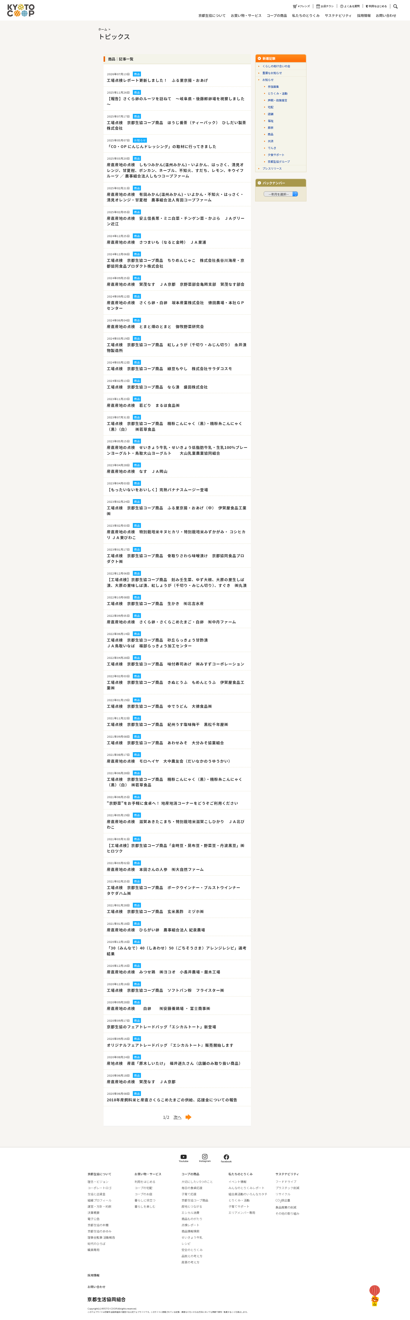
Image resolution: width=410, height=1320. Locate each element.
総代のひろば (96, 1243)
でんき (272, 148)
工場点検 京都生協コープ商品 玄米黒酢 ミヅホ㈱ (155, 911)
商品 (270, 134)
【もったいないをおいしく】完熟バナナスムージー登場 (157, 489)
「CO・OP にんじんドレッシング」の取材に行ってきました (162, 146)
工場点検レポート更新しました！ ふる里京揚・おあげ (157, 80)
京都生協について (212, 15)
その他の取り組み (287, 1213)
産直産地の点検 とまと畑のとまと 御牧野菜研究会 (155, 326)
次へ (177, 1117)
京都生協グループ (279, 162)
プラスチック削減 (287, 1188)
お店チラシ (327, 6)
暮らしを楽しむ (145, 1206)
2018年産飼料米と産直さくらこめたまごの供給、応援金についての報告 (172, 1099)
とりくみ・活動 (277, 93)
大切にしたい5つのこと (197, 1181)
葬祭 (270, 128)
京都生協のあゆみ (99, 1231)
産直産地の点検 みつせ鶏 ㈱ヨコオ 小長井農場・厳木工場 (163, 971)
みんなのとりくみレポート (246, 1188)
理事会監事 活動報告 (101, 1237)
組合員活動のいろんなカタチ (247, 1194)
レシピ (186, 1243)
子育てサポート (238, 1206)
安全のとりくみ (192, 1250)
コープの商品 (277, 15)
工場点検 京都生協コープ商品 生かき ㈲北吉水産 (155, 603)
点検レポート (190, 1225)
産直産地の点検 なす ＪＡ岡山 (137, 471)
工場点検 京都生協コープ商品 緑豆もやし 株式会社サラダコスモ (169, 368)
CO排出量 (282, 1200)
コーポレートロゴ (99, 1188)
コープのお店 (143, 1194)
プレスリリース (272, 168)
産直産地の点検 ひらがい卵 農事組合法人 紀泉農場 (156, 929)
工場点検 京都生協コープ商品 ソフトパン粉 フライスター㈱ (165, 990)
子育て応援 (189, 1194)
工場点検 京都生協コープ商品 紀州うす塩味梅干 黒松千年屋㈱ (167, 724)
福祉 (270, 121)
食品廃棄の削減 (285, 1207)
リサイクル (282, 1194)
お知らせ (268, 80)
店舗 (270, 114)
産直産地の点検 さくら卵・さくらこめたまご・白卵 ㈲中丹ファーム (171, 621)
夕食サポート (276, 155)
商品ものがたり (192, 1219)
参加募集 (273, 87)
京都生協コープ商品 (195, 1200)
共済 (270, 141)
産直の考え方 (190, 1262)
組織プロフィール (99, 1200)
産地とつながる (192, 1206)
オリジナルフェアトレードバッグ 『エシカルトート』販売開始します (170, 1045)
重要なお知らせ (272, 73)
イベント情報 (237, 1181)
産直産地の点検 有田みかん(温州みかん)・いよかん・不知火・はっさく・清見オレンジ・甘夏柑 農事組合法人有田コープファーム (175, 197)
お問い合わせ (386, 15)
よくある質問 (352, 6)
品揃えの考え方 (192, 1256)
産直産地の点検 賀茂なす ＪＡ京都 (141, 1081)
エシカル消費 (190, 1212)
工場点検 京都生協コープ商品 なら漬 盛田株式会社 (157, 387)
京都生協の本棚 (98, 1225)
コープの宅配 (143, 1188)
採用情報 (364, 15)
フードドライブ (285, 1181)
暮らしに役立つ (145, 1200)
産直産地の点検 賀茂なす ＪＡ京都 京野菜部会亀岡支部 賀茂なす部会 (176, 284)
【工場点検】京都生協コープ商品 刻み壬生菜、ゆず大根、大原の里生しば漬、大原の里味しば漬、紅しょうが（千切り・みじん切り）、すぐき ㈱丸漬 (177, 582)
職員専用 (94, 1250)
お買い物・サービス (246, 15)
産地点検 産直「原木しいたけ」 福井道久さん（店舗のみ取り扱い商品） (175, 1063)
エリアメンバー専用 (241, 1212)
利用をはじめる (378, 6)
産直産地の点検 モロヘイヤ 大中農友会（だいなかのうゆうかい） (169, 761)
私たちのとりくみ (306, 15)
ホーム (102, 29)
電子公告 (94, 1219)
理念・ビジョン (98, 1181)
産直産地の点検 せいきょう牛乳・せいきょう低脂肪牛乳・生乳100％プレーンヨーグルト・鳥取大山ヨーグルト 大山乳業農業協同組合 (177, 450)
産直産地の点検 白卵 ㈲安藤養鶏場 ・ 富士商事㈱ (158, 1008)
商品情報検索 (190, 1231)
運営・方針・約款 (99, 1206)
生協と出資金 (96, 1194)
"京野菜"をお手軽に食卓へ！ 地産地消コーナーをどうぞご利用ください (172, 803)
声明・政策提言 (277, 100)
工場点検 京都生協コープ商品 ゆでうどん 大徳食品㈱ (159, 706)
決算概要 (94, 1212)
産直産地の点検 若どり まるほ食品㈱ (143, 405)
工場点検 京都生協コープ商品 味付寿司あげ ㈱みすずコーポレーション (176, 664)
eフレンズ (304, 6)
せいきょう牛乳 (192, 1237)
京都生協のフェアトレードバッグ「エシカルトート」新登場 (161, 1026)
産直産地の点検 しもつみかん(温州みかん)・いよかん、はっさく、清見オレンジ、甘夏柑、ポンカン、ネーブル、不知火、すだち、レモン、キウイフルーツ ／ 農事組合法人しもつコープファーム (175, 170)
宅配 (270, 107)
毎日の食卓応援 (192, 1188)
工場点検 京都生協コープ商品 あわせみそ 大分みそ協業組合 (165, 742)
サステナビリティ (338, 15)
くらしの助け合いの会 (276, 66)
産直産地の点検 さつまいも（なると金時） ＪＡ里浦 (156, 242)
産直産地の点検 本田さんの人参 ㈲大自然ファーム (155, 869)
